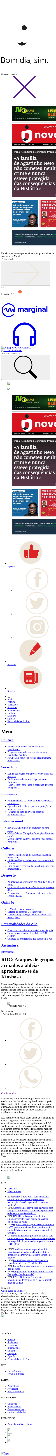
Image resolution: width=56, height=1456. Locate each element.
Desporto (8, 875)
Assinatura (10, 945)
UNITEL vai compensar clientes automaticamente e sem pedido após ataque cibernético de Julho (28, 1219)
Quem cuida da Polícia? (13, 1290)
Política (7, 740)
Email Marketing (9, 1450)
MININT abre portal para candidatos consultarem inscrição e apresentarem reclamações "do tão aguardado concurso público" (28, 1200)
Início (10, 699)
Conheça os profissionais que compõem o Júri (29, 938)
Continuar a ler (8, 1093)
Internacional (12, 821)
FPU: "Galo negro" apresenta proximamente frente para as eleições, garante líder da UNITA (29, 1280)
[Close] (24, 98)
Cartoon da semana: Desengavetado (25, 911)
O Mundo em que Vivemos (20, 909)
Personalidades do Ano (19, 924)
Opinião (7, 902)
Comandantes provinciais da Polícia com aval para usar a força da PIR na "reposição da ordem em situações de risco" (30, 1210)
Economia (9, 794)
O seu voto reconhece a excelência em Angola (30, 930)
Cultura (7, 848)
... (8, 724)
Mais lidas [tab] (12, 1188)
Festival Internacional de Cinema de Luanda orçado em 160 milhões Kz (27, 1261)
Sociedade (9, 767)
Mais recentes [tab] (14, 1191)
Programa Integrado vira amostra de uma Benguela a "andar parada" (30, 1273)
